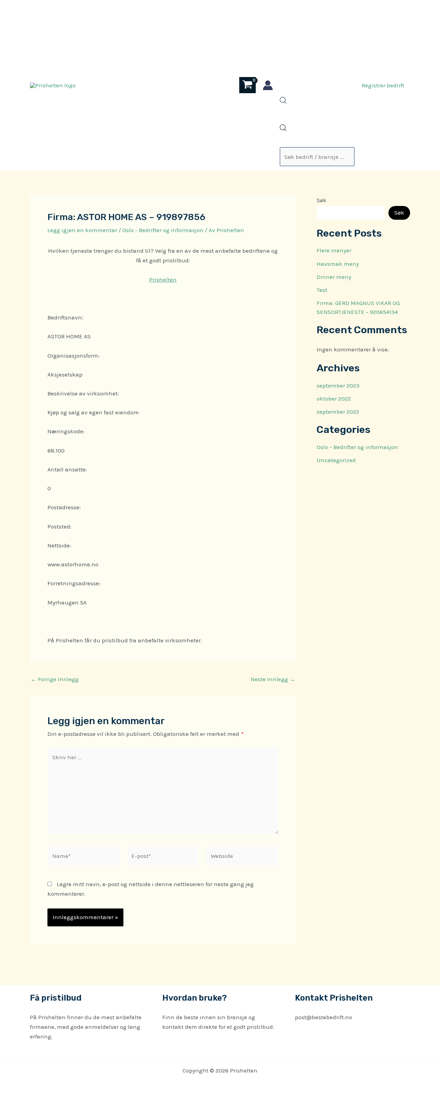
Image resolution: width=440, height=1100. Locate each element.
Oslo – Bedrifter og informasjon (357, 447)
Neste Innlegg (273, 679)
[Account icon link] (268, 85)
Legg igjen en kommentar (82, 230)
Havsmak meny (338, 263)
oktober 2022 (334, 398)
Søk (322, 200)
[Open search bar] (283, 101)
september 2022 (338, 411)
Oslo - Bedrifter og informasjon (163, 230)
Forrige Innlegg (55, 679)
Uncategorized (336, 460)
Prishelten (163, 279)
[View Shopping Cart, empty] (247, 85)
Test (322, 289)
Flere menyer (334, 250)
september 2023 (338, 385)
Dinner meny (334, 276)
